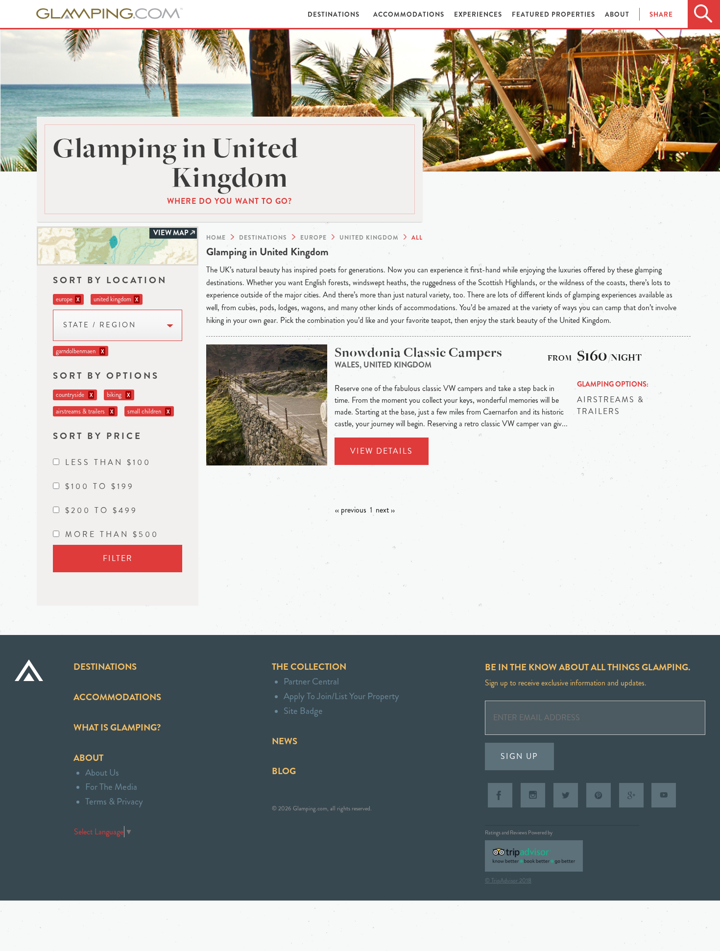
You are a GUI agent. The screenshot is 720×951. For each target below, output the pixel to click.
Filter (118, 558)
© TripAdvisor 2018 (508, 880)
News (284, 741)
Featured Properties (554, 14)
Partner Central (311, 681)
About (617, 14)
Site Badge (303, 710)
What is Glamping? (117, 727)
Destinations (334, 14)
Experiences (479, 14)
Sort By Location (110, 280)
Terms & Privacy (114, 801)
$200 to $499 (101, 510)
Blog (284, 771)
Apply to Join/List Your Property (341, 696)
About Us (102, 772)
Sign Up (519, 756)
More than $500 (112, 534)
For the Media (111, 786)
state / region (99, 325)
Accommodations (409, 14)
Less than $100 (108, 462)
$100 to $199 (99, 486)
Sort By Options (106, 375)
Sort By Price (97, 435)
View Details (381, 451)
